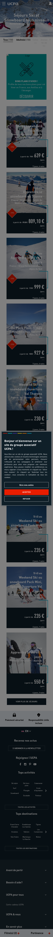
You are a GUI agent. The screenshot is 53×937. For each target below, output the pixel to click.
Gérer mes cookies (26, 485)
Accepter (26, 492)
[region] (26, 468)
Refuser (26, 499)
